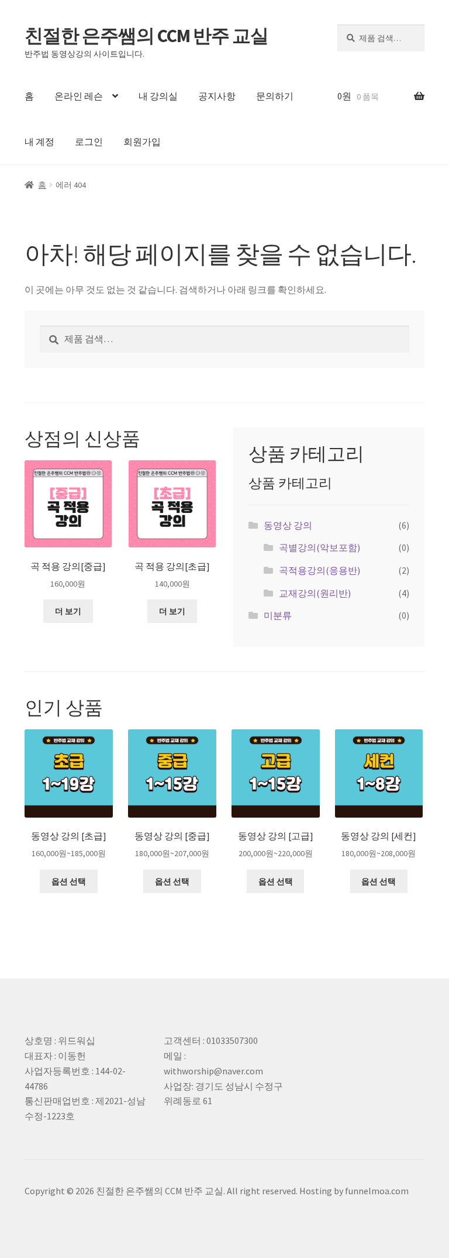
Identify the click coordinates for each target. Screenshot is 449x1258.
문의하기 (274, 96)
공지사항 (217, 96)
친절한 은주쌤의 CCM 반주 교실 (146, 35)
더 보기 (68, 611)
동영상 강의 (288, 525)
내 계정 (39, 141)
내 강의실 (158, 96)
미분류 (278, 615)
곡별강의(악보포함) (319, 547)
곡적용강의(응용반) (319, 570)
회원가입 (142, 141)
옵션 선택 (68, 881)
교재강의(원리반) (315, 593)
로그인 (89, 141)
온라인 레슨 (78, 96)
